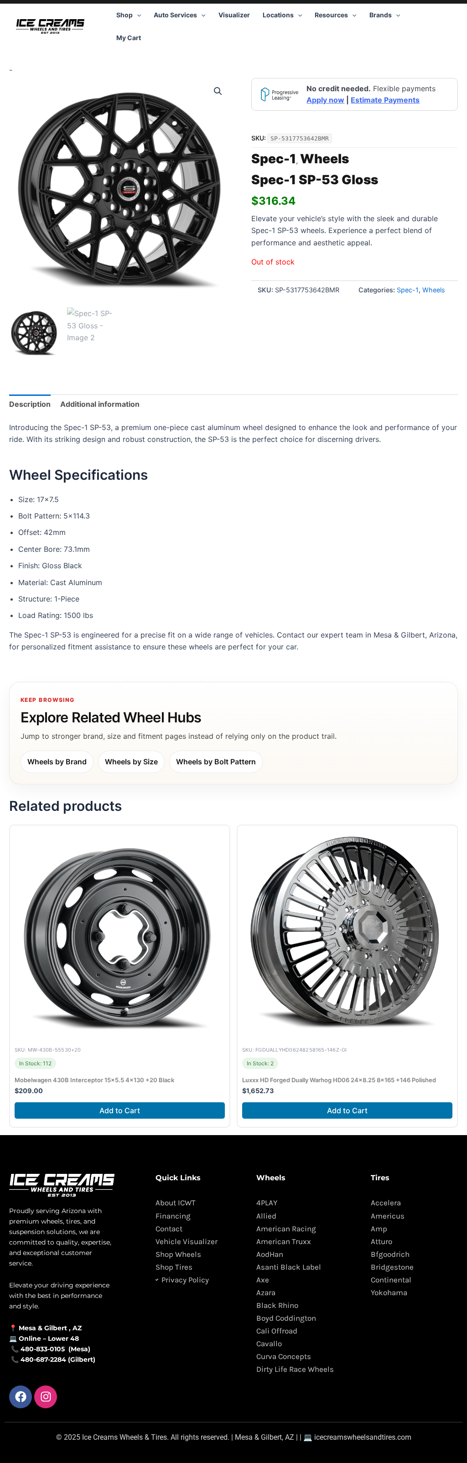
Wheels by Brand (57, 761)
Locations (278, 15)
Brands (380, 15)
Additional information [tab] (100, 404)
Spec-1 (273, 158)
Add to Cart (119, 1110)
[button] (137, 15)
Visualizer (234, 15)
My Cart (128, 38)
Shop (124, 15)
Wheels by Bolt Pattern (216, 761)
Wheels (324, 158)
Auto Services (175, 15)
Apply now (325, 100)
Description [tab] (30, 404)
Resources (331, 15)
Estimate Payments (385, 100)
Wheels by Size (131, 761)
